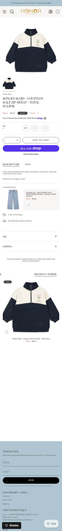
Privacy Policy (34, 486)
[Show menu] (4, 12)
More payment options (31, 154)
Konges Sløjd (7, 94)
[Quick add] (7, 332)
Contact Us (7, 496)
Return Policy (7, 500)
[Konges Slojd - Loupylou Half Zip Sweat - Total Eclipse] (31, 308)
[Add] (29, 204)
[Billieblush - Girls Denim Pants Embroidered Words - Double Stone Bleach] (13, 199)
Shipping (7, 246)
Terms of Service (45, 486)
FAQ (5, 236)
